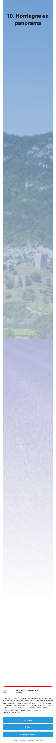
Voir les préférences (28, 734)
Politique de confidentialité (34, 740)
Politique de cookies (18, 740)
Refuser (28, 727)
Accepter (28, 720)
